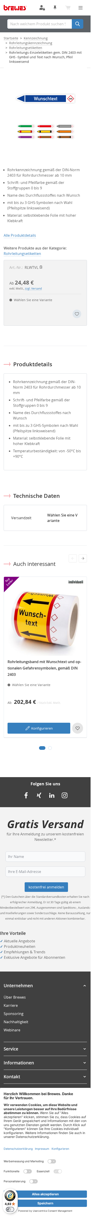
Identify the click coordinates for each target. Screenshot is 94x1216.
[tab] (42, 748)
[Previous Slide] (73, 558)
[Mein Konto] (42, 7)
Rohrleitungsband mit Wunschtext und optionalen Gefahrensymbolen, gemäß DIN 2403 (44, 668)
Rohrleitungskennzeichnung (30, 43)
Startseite (11, 38)
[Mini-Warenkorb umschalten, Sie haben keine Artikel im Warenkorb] (67, 7)
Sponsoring (14, 1013)
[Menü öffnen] (80, 7)
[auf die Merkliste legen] (77, 314)
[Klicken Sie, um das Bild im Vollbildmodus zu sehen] (45, 109)
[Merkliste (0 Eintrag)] (55, 7)
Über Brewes (15, 997)
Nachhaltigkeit (16, 1021)
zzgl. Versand (33, 288)
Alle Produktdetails (20, 235)
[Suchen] (77, 24)
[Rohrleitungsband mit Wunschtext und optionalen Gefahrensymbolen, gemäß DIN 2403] (45, 618)
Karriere (11, 1005)
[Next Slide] (83, 558)
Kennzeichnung (36, 38)
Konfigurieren (42, 728)
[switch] (10, 1209)
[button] (45, 985)
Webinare (12, 1030)
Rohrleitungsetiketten (25, 48)
